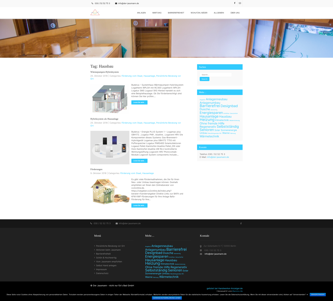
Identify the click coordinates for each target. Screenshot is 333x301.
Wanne (226, 133)
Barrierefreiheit (176, 13)
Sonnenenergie (229, 130)
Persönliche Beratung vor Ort (110, 246)
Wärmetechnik (209, 136)
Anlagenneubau (216, 99)
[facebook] (234, 3)
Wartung (156, 13)
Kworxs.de (237, 291)
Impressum (101, 269)
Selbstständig (228, 126)
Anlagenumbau (210, 102)
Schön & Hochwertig (106, 257)
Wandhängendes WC (215, 133)
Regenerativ (208, 126)
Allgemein (219, 13)
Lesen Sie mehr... (139, 102)
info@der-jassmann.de (128, 3)
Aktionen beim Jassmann (108, 249)
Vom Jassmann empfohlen (109, 261)
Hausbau (225, 116)
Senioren (207, 130)
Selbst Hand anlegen (106, 265)
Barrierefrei (210, 105)
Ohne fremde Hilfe (212, 123)
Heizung (207, 119)
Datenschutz (102, 273)
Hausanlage (149, 76)
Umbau (203, 133)
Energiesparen (211, 113)
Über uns (235, 13)
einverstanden (317, 295)
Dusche (205, 109)
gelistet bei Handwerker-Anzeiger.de (225, 288)
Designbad (229, 106)
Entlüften (226, 113)
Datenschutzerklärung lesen (166, 298)
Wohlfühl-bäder (199, 13)
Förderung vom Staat (132, 76)
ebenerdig (214, 110)
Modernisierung (234, 120)
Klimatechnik (222, 120)
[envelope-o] (240, 3)
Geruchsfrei (234, 113)
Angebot (202, 100)
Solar (217, 130)
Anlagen (141, 13)
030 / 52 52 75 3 (102, 3)
